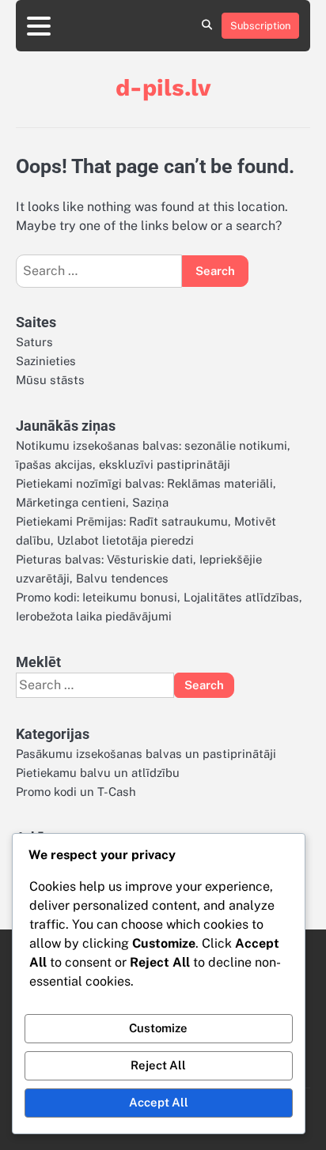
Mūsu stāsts (50, 379)
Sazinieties (46, 361)
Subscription (260, 26)
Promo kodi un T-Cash (76, 791)
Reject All (158, 1065)
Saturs (34, 342)
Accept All (158, 1102)
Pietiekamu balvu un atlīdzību (98, 772)
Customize (158, 1028)
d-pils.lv (163, 87)
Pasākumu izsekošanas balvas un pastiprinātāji (146, 753)
